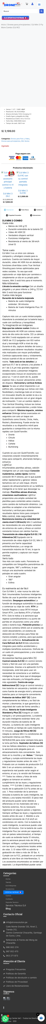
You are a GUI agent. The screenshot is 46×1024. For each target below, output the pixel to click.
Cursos (8, 896)
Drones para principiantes (18, 24)
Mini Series (25, 141)
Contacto (9, 899)
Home (8, 879)
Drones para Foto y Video (20, 139)
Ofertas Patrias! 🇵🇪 (13, 892)
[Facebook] (4, 998)
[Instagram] (8, 998)
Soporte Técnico (12, 902)
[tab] (8, 210)
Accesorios (10, 889)
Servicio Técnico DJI (16, 905)
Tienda (8, 882)
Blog (8, 908)
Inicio (3, 24)
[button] (39, 4)
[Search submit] (41, 11)
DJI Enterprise (11, 886)
